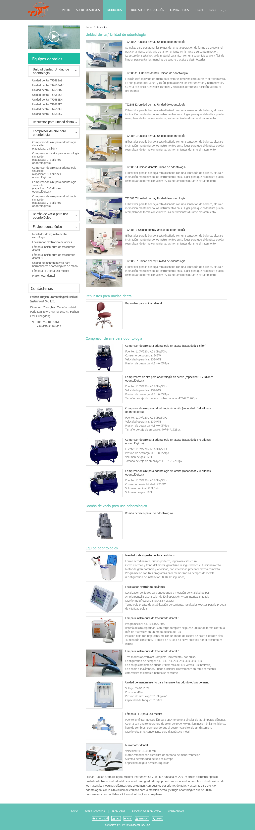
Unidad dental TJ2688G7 (47, 113)
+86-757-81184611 (48, 322)
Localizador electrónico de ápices (145, 586)
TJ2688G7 (155, 261)
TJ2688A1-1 (156, 73)
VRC (117, 818)
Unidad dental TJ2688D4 (47, 99)
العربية (224, 10)
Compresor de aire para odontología (114, 338)
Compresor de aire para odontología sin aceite (165, 345)
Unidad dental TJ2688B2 (47, 90)
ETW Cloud (101, 818)
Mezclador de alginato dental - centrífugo (150, 555)
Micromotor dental (136, 745)
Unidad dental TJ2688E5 (47, 104)
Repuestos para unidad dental (109, 296)
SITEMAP (143, 818)
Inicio (66, 10)
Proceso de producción (147, 10)
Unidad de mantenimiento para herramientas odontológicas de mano (167, 682)
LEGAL (159, 818)
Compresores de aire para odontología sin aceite (169, 378)
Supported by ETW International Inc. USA (127, 824)
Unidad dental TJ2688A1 (47, 80)
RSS (128, 818)
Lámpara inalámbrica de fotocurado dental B (152, 618)
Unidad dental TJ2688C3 (47, 94)
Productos (118, 811)
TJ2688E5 (155, 198)
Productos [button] (114, 10)
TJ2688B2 (155, 104)
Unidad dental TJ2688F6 (47, 109)
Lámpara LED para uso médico (144, 713)
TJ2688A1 (155, 41)
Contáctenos (179, 10)
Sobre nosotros (88, 10)
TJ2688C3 (155, 135)
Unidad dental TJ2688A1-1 (48, 85)
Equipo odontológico (102, 548)
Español (212, 10)
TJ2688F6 (155, 229)
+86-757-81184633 (48, 326)
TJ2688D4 (155, 167)
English (199, 10)
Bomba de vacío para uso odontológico (116, 506)
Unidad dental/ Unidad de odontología (116, 34)
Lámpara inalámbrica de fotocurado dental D (152, 651)
